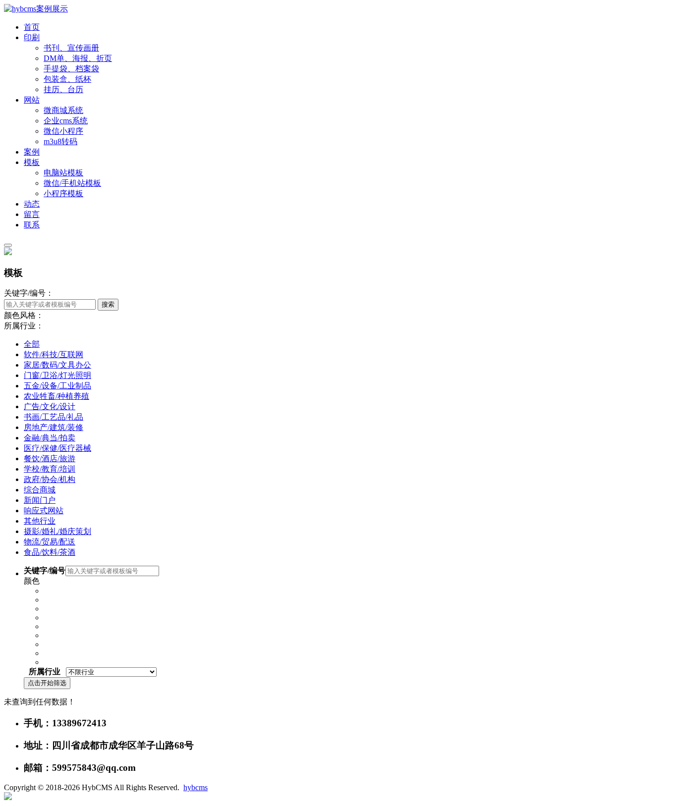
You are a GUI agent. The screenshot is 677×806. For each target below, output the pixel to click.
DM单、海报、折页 (78, 58)
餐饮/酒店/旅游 (49, 458)
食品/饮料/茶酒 (49, 552)
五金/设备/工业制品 (57, 385)
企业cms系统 (66, 120)
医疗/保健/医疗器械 (57, 448)
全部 (32, 344)
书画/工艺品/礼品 (53, 417)
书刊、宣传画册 (71, 48)
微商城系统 (63, 110)
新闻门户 (40, 500)
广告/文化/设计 (49, 406)
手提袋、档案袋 (71, 68)
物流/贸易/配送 (49, 541)
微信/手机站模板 (72, 183)
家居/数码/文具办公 (57, 365)
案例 (32, 152)
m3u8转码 (60, 141)
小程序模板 (63, 193)
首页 (32, 27)
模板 (32, 162)
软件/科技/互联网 (53, 354)
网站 (32, 100)
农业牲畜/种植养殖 (56, 396)
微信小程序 (63, 131)
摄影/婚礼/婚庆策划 (57, 531)
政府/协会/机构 (49, 479)
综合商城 (40, 489)
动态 (32, 204)
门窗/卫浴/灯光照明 (57, 375)
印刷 (32, 37)
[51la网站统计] (8, 797)
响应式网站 (43, 510)
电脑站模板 (63, 172)
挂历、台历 (63, 89)
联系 (32, 224)
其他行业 (40, 521)
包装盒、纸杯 (67, 79)
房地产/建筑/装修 (53, 427)
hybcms (195, 787)
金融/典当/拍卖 (49, 437)
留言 (32, 214)
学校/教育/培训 (49, 469)
